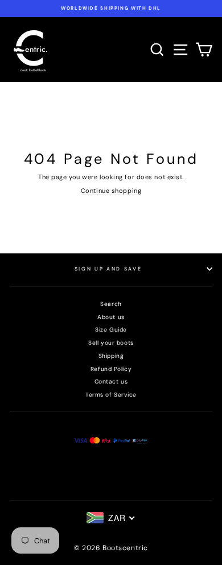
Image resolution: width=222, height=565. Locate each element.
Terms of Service (111, 394)
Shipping (111, 356)
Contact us (111, 381)
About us (110, 317)
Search (110, 304)
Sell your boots (110, 342)
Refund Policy (111, 369)
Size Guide (111, 329)
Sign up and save (108, 268)
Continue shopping (111, 191)
